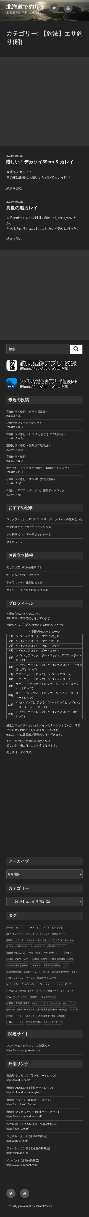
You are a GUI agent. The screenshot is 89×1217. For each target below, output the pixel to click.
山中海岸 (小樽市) (60, 972)
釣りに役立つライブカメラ (22, 574)
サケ (39, 940)
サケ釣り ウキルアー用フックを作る (28, 534)
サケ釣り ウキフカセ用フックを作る (28, 527)
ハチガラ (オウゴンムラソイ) (20, 984)
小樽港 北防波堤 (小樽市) (18, 1003)
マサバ (66, 965)
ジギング (41, 991)
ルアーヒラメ (69, 1003)
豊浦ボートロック (56, 991)
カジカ (70, 991)
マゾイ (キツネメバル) (63, 940)
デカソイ (30, 978)
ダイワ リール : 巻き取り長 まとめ (27, 590)
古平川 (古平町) (33, 1022)
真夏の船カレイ (22, 207)
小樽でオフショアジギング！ (24, 423)
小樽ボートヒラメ (15, 1022)
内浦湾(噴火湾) (14, 972)
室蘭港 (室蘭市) (14, 959)
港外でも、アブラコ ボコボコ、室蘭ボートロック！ (38, 468)
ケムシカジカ (13, 997)
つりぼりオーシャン (53, 953)
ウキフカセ (40, 946)
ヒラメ (10, 946)
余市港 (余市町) (27, 991)
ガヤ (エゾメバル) (15, 934)
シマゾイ (30, 940)
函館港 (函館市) (40, 959)
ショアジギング (63, 984)
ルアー (27, 959)
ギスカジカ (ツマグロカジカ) (46, 1003)
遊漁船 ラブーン (59, 934)
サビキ (40, 984)
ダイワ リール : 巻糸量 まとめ (24, 582)
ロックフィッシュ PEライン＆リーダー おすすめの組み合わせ (44, 519)
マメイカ (73, 1009)
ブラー (25, 997)
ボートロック (34, 927)
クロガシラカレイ (15, 978)
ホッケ (74, 972)
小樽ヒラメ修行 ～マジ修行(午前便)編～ (30, 479)
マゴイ (68, 953)
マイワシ (49, 984)
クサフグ (11, 1009)
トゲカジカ (12, 991)
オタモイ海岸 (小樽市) (17, 965)
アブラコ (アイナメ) (52, 927)
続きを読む (14, 188)
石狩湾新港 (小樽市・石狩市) (50, 1016)
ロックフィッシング (16, 927)
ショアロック (43, 934)
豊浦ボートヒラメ (26, 1009)
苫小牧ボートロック (57, 946)
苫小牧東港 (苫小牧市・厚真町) (51, 1009)
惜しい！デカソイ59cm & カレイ (40, 161)
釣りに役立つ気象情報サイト (24, 567)
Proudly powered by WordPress (29, 1206)
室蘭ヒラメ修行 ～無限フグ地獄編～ (28, 445)
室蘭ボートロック (15, 940)
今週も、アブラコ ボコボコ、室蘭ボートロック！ (36, 490)
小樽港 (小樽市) (34, 953)
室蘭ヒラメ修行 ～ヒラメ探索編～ (27, 411)
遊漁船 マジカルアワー (47, 978)
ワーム (47, 940)
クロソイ (30, 934)
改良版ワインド (16, 542)
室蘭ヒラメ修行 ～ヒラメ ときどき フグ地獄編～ (36, 434)
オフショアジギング (52, 1022)
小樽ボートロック (24, 946)
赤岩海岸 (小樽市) (51, 965)
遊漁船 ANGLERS (15, 953)
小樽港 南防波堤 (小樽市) (61, 959)
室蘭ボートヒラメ (15, 1016)
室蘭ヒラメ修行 (16, 456)
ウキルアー (35, 965)
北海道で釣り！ (25, 6)
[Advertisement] (44, 101)
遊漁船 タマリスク (32, 972)
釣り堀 (46, 972)
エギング (30, 1016)
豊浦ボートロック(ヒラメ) (43, 997)
